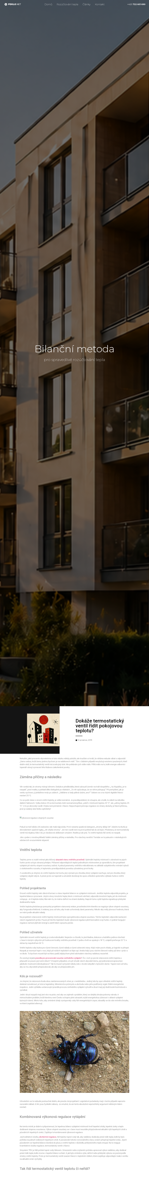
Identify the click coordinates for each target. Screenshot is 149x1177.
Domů (48, 4)
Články (87, 4)
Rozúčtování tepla (67, 4)
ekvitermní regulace (47, 1137)
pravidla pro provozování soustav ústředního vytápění (58, 958)
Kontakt (99, 4)
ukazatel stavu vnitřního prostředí (70, 859)
